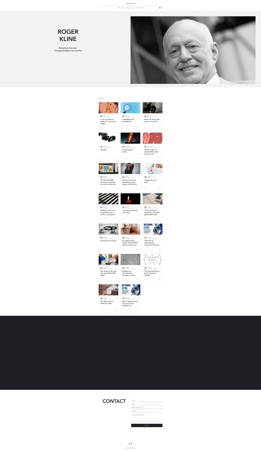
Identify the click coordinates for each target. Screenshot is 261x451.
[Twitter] (159, 7)
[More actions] (116, 116)
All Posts (101, 98)
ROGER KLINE (130, 3)
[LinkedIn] (161, 7)
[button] (160, 98)
